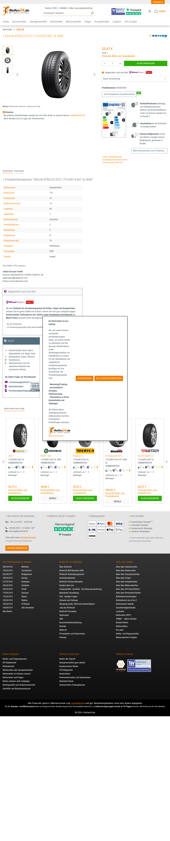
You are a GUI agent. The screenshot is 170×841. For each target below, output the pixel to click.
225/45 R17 (8, 574)
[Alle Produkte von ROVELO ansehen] (52, 451)
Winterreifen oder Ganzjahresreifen (18, 670)
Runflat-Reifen (122, 622)
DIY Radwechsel (9, 662)
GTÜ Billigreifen (66, 670)
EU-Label (120, 630)
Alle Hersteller (28, 607)
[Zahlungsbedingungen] (106, 529)
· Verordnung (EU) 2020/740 (112, 162)
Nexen (24, 596)
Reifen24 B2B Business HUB (71, 570)
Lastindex (120, 611)
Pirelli (24, 589)
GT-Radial (25, 604)
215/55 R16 (8, 581)
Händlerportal (158, 2)
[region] (49, 74)
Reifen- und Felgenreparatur (15, 659)
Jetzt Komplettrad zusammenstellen (119, 94)
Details (52, 498)
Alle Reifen (7, 611)
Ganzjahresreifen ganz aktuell (72, 662)
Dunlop (24, 578)
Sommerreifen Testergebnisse (72, 685)
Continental (26, 570)
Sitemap (62, 637)
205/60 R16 (8, 585)
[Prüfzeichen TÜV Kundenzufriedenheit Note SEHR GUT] (139, 664)
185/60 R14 (8, 604)
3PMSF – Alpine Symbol (126, 619)
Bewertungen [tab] (19, 171)
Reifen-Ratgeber (11, 654)
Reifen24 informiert (69, 654)
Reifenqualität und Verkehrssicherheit (19, 685)
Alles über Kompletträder (126, 581)
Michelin (25, 567)
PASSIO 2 (78, 456)
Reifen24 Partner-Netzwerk (70, 581)
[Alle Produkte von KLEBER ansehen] (117, 451)
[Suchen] (92, 13)
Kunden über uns (66, 585)
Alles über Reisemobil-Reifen (128, 593)
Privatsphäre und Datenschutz (72, 633)
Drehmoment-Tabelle (125, 604)
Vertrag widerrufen (17, 548)
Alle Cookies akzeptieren (108, 378)
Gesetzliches (64, 673)
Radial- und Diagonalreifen (127, 633)
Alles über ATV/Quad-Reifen (128, 589)
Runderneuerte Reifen (68, 666)
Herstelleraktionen (67, 578)
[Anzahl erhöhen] (120, 63)
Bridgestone (27, 574)
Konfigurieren (84, 378)
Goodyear (26, 581)
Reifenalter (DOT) (123, 615)
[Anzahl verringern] (104, 63)
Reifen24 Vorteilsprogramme (71, 574)
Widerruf (63, 630)
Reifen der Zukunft (67, 659)
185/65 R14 (8, 600)
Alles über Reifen (124, 562)
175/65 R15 (8, 596)
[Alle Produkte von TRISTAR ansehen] (150, 451)
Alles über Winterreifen (126, 570)
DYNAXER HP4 (113, 456)
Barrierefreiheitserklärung (70, 622)
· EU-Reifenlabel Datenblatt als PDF (114, 160)
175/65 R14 (8, 593)
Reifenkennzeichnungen (126, 596)
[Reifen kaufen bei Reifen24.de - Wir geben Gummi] (16, 10)
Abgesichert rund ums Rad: (117, 72)
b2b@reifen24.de (77, 115)
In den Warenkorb (146, 63)
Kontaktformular (28, 537)
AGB (61, 619)
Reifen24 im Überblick (70, 562)
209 (10, 456)
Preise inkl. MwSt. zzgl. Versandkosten (118, 56)
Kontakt (62, 626)
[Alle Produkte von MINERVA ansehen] (20, 451)
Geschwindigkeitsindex (125, 607)
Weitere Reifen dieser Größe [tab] (14, 408)
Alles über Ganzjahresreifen (128, 574)
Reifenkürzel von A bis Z (126, 600)
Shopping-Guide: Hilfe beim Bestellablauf (77, 604)
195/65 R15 (8, 570)
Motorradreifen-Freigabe (126, 637)
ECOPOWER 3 (145, 456)
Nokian (24, 600)
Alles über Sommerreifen (126, 567)
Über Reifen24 (65, 567)
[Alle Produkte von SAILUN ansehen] (158, 36)
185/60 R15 (8, 607)
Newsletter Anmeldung (69, 593)
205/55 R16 (8, 567)
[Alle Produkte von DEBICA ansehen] (85, 451)
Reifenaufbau (122, 626)
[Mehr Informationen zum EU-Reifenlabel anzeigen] (32, 467)
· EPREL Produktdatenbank (111, 157)
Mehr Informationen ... (57, 436)
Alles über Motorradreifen (127, 585)
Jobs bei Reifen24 (67, 607)
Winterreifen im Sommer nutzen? (17, 673)
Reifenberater (8, 666)
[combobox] (65, 13)
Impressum (64, 615)
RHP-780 (46, 456)
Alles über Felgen (123, 578)
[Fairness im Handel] (121, 664)
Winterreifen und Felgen (13, 677)
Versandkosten (78, 703)
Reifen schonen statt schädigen (16, 681)
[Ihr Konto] (149, 11)
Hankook (25, 585)
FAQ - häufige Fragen (68, 596)
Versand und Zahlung (68, 600)
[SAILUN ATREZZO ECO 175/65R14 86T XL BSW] (55, 74)
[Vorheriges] (17, 74)
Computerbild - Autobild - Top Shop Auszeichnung (80, 589)
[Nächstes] (94, 74)
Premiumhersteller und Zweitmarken (75, 677)
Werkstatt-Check (66, 681)
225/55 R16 (8, 589)
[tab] (8, 171)
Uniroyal (25, 593)
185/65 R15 (8, 578)
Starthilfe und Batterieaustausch (17, 688)
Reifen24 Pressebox (67, 611)
